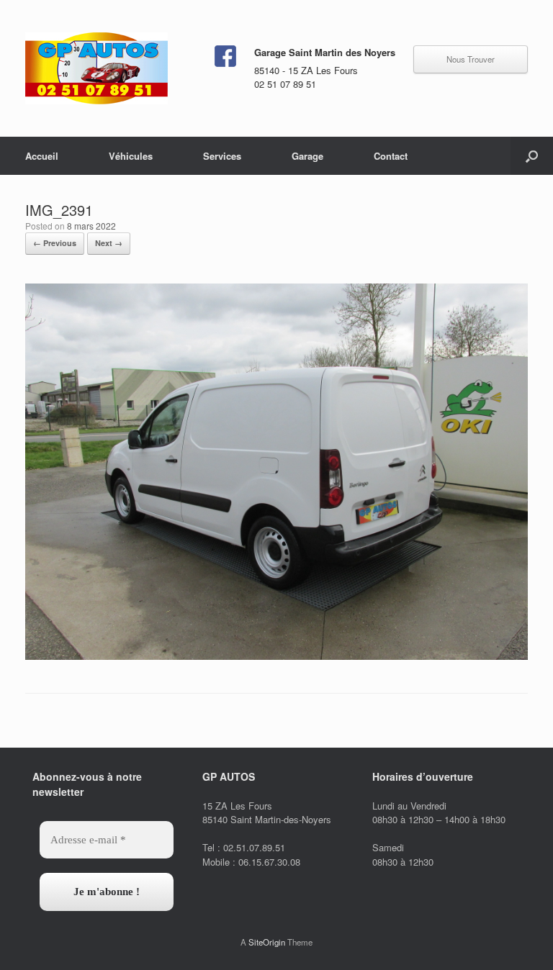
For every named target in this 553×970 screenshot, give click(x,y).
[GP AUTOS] (96, 68)
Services (222, 156)
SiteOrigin (266, 942)
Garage (307, 156)
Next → (108, 242)
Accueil (41, 156)
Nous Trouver (470, 59)
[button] (532, 156)
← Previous (54, 242)
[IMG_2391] (276, 656)
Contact (391, 156)
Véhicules (131, 156)
